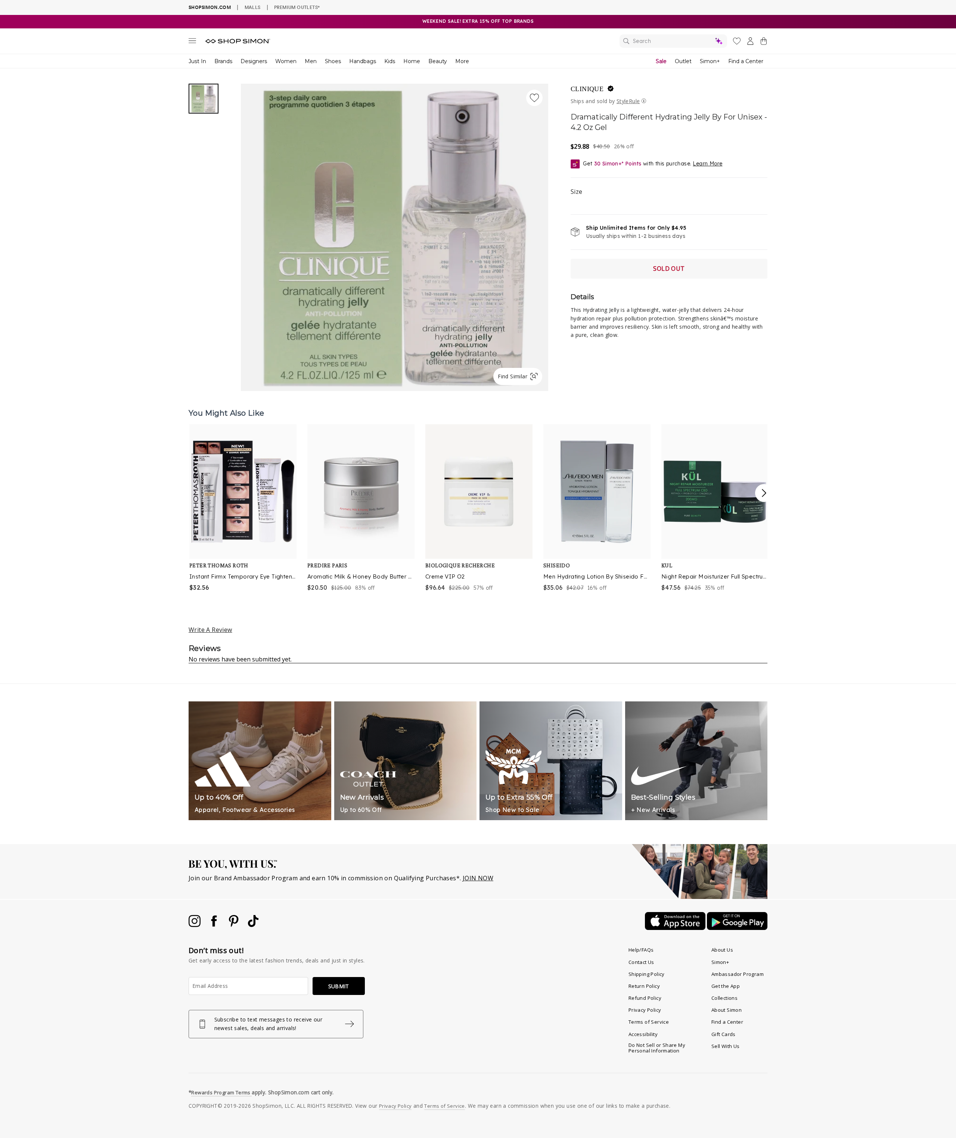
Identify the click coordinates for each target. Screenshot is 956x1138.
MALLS (253, 7)
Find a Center (745, 61)
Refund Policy (644, 998)
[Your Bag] (763, 42)
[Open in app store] (676, 928)
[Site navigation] (192, 42)
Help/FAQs (641, 949)
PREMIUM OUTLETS (297, 7)
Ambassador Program (737, 974)
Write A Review (210, 630)
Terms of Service (648, 1021)
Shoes (333, 61)
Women (286, 61)
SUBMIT (338, 986)
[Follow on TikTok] (253, 925)
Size (577, 191)
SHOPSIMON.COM (210, 7)
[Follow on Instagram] (195, 925)
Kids (389, 61)
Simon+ (710, 61)
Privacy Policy (644, 1010)
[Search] (673, 41)
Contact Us (641, 962)
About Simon (726, 1010)
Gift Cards (723, 1034)
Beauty (437, 61)
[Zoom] (394, 234)
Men (311, 61)
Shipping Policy (646, 974)
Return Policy (644, 986)
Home (411, 61)
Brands (223, 61)
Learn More (707, 163)
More (462, 61)
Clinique (587, 89)
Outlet (683, 61)
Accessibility (643, 1034)
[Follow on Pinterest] (234, 925)
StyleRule (628, 101)
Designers (253, 61)
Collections (724, 998)
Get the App (725, 986)
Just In (197, 61)
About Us (722, 949)
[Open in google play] (737, 928)
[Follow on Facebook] (214, 925)
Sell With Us (725, 1046)
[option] (243, 508)
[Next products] (764, 493)
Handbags (362, 61)
